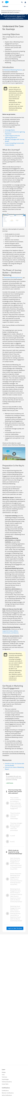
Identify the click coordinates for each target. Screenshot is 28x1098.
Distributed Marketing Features (13, 277)
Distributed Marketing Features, (13, 70)
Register (19, 16)
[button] (10, 12)
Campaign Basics (10, 130)
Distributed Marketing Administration (11, 10)
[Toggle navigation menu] (25, 6)
